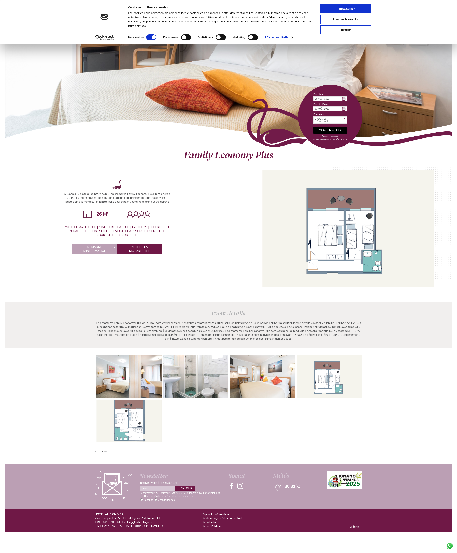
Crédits (354, 527)
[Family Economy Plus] (348, 228)
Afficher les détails (276, 37)
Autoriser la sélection (346, 19)
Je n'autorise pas (166, 500)
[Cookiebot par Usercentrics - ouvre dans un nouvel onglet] (104, 37)
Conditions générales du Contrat (222, 518)
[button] (330, 98)
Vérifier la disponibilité (139, 249)
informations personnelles (179, 496)
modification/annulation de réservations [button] (330, 139)
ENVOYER (185, 488)
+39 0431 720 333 (107, 522)
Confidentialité (211, 522)
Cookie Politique (212, 526)
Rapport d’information (215, 514)
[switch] (186, 37)
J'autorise (148, 500)
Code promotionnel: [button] (330, 136)
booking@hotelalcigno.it (137, 522)
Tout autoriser (346, 8)
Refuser (346, 29)
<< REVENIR (101, 452)
